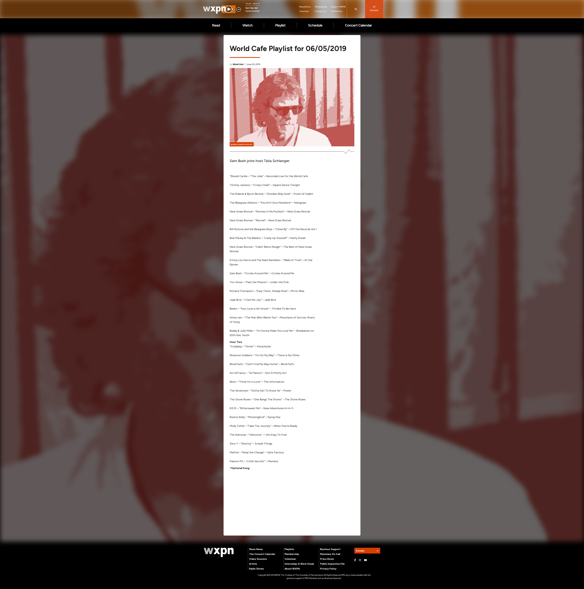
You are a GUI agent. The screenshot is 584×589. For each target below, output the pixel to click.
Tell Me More (336, 11)
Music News (256, 549)
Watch (247, 25)
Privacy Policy (328, 568)
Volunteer (304, 11)
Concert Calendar (358, 25)
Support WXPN (338, 6)
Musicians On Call (330, 554)
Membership (321, 6)
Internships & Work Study (299, 563)
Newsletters (305, 6)
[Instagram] (360, 560)
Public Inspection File (332, 563)
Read (216, 25)
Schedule (315, 25)
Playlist (280, 25)
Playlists (289, 549)
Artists (253, 563)
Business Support (330, 549)
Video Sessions (258, 558)
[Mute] (238, 9)
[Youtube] (365, 560)
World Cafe (238, 64)
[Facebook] (355, 560)
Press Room (327, 558)
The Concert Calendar (262, 554)
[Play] (228, 9)
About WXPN (292, 568)
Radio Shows (256, 568)
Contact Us (320, 11)
